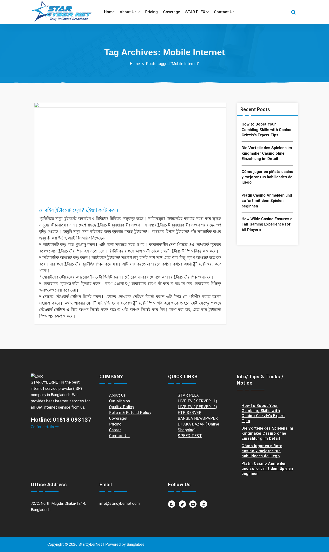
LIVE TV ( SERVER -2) (197, 407)
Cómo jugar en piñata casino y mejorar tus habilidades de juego (267, 177)
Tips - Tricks (73, 199)
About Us (117, 395)
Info (57, 199)
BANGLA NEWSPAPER (198, 418)
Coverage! (118, 418)
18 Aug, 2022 (54, 193)
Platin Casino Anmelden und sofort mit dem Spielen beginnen (267, 200)
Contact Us (119, 435)
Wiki (88, 199)
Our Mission (119, 401)
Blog (48, 199)
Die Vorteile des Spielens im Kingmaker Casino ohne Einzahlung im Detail (267, 153)
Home (135, 63)
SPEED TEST (190, 435)
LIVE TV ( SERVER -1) (197, 401)
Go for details (43, 427)
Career (115, 430)
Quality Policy (121, 407)
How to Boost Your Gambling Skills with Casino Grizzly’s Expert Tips (266, 129)
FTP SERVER (189, 412)
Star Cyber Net (61, 188)
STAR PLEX (188, 395)
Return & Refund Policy (130, 412)
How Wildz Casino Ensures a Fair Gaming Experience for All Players (267, 224)
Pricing (115, 424)
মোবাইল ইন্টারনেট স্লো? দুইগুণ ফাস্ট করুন (78, 210)
